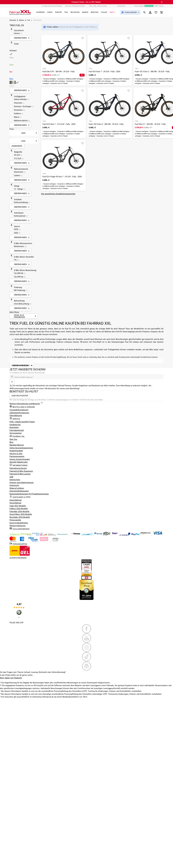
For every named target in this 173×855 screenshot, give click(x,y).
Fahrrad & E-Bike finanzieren (21, 471)
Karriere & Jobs (15, 453)
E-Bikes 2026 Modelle (18, 508)
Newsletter (14, 427)
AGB (11, 477)
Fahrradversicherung (18, 468)
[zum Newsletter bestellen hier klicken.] (12, 381)
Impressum (14, 485)
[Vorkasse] (56, 541)
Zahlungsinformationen (19, 413)
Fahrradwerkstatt (16, 430)
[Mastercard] (12, 541)
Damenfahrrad (15, 500)
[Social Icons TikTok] (86, 656)
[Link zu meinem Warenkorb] (161, 12)
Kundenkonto (15, 425)
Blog (11, 442)
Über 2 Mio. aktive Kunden (98, 6)
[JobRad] (14, 535)
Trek (28, 20)
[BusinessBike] (38, 535)
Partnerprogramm (16, 456)
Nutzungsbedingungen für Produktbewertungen (29, 494)
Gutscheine (121, 6)
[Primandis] (88, 535)
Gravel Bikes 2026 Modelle (20, 514)
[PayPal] (134, 535)
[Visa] (157, 535)
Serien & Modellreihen (18, 523)
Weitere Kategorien (17, 526)
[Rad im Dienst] (98, 535)
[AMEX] (22, 541)
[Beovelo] (107, 535)
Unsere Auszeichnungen (19, 459)
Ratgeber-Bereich (16, 445)
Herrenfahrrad (15, 503)
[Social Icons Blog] (86, 666)
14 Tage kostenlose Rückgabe (52, 6)
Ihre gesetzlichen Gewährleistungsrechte (58, 194)
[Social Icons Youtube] (86, 638)
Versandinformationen (18, 410)
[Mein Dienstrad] (63, 535)
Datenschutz (14, 480)
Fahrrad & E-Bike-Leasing (19, 474)
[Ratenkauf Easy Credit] (44, 541)
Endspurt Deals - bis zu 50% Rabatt (86, 2)
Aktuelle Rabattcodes (18, 462)
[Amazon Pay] (146, 535)
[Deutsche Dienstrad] (50, 535)
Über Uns (13, 439)
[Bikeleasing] (26, 535)
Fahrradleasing (15, 415)
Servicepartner (15, 433)
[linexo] (115, 535)
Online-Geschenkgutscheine (21, 448)
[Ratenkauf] (33, 541)
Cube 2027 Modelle (17, 506)
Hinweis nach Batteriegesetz (21, 482)
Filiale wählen (53, 27)
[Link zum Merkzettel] (156, 12)
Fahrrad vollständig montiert (75, 6)
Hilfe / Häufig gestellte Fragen (22, 422)
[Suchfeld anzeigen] (144, 12)
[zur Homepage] (20, 12)
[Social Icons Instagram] (86, 647)
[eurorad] (124, 535)
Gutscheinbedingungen (19, 491)
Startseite (12, 20)
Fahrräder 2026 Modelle (19, 511)
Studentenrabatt (16, 451)
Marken (21, 20)
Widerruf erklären (16, 488)
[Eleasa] (76, 535)
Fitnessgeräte (15, 520)
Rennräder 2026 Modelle (19, 517)
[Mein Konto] (150, 12)
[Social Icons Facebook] (86, 628)
